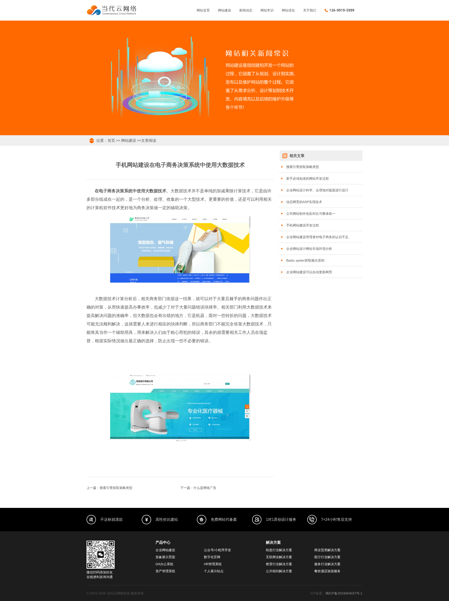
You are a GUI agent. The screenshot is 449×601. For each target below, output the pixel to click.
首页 (111, 140)
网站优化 (288, 10)
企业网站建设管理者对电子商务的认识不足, (317, 237)
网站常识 (267, 10)
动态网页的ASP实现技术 (304, 202)
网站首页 (203, 10)
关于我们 (309, 10)
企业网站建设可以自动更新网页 (309, 272)
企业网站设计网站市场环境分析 (309, 249)
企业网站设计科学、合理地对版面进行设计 (317, 190)
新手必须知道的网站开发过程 (307, 178)
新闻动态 (245, 10)
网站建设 (224, 10)
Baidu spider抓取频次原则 (305, 260)
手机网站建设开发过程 (302, 225)
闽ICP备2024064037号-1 (344, 593)
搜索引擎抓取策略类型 (116, 488)
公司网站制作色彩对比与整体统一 (310, 213)
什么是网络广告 (204, 488)
